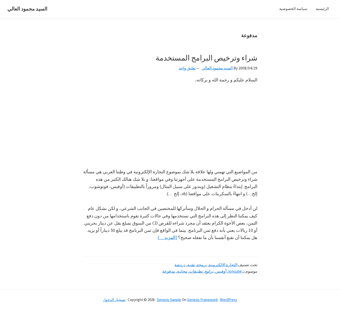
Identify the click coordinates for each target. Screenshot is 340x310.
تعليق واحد (187, 67)
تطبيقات (196, 271)
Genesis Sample (169, 299)
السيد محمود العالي (27, 8)
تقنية (191, 264)
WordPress (228, 299)
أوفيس (221, 271)
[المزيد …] (167, 237)
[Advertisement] (170, 126)
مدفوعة (168, 271)
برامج (209, 271)
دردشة (179, 264)
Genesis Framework (202, 299)
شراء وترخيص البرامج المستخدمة (206, 57)
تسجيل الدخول (114, 299)
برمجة (202, 264)
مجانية (182, 271)
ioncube (235, 271)
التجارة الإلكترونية (223, 264)
